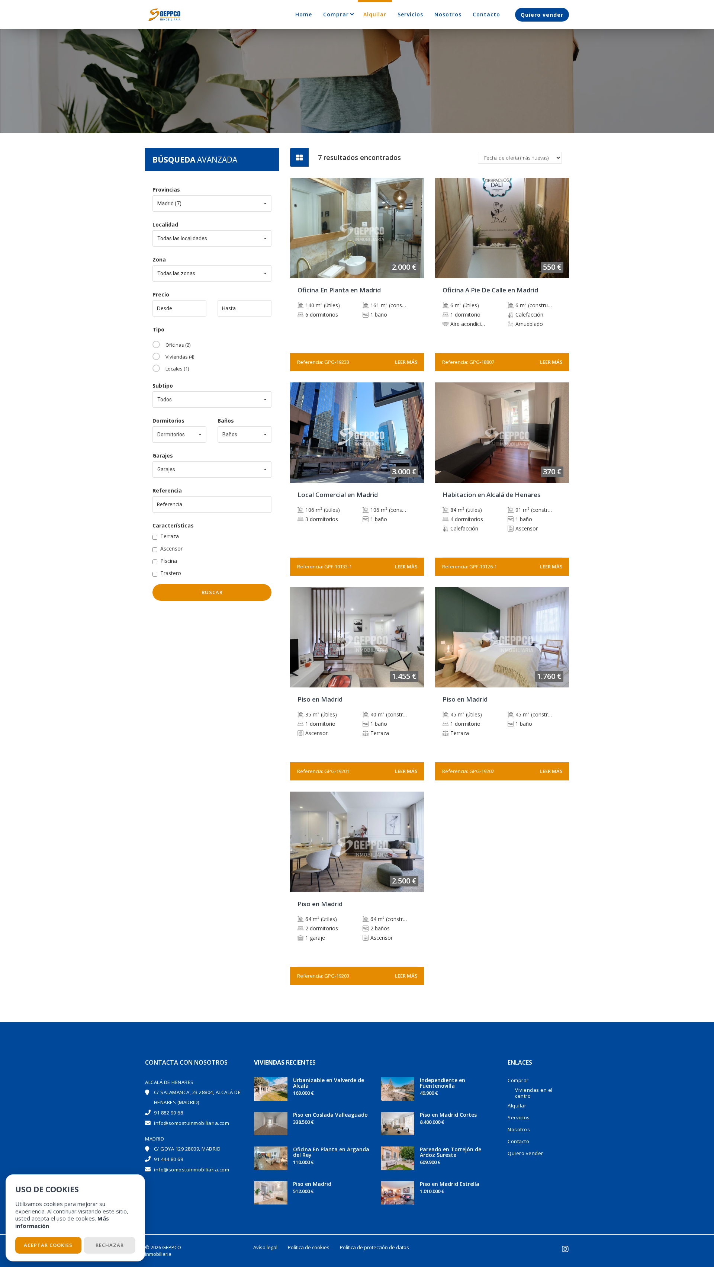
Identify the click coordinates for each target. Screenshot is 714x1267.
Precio (160, 294)
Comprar (336, 14)
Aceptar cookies (48, 1245)
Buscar (212, 592)
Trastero (170, 573)
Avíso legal (265, 1247)
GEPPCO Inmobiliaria (163, 1251)
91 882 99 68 (168, 1112)
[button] (212, 203)
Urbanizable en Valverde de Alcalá (328, 1083)
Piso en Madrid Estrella (449, 1183)
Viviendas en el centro (534, 1093)
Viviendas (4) (179, 356)
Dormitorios (168, 420)
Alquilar (374, 14)
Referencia (167, 490)
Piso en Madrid (312, 1183)
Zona (159, 259)
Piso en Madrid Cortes (448, 1114)
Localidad (165, 224)
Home (303, 14)
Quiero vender (542, 14)
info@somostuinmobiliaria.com (191, 1123)
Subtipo (162, 385)
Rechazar (110, 1245)
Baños (226, 420)
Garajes (162, 455)
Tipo (158, 329)
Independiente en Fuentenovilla (442, 1083)
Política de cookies (308, 1247)
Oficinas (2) (177, 344)
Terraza (169, 536)
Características (173, 525)
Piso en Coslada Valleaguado (330, 1114)
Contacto (486, 14)
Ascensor (171, 548)
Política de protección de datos (374, 1247)
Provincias (166, 189)
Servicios (410, 14)
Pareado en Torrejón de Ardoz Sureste (450, 1152)
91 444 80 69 (168, 1159)
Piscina (168, 560)
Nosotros (447, 14)
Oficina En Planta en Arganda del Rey (331, 1152)
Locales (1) (177, 368)
